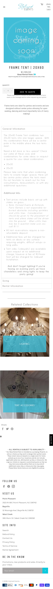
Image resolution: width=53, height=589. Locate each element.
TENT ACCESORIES (25, 405)
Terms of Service (9, 546)
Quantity (5, 85)
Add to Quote (27, 92)
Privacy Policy (8, 542)
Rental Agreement (10, 550)
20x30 (9, 164)
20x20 (9, 168)
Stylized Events (13, 581)
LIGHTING (25, 344)
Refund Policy (8, 534)
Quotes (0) (51, 440)
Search (5, 530)
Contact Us (7, 538)
